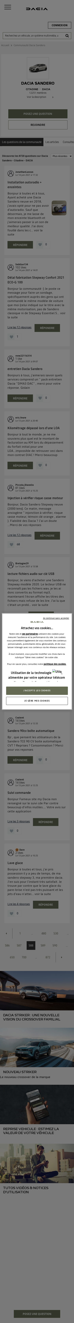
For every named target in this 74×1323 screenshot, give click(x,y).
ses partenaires (30, 633)
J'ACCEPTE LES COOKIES (37, 690)
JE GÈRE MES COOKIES (37, 700)
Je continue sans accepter (56, 618)
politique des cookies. (55, 664)
